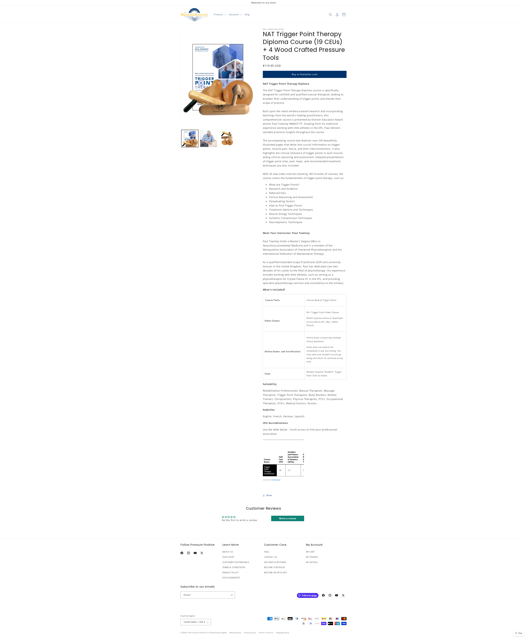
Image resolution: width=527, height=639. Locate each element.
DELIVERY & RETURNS (275, 562)
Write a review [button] (287, 518)
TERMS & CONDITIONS (233, 567)
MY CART (310, 551)
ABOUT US (227, 551)
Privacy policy (250, 632)
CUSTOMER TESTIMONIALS (235, 562)
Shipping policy (282, 632)
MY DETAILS (312, 562)
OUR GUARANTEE (231, 577)
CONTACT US (270, 557)
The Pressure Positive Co (198, 632)
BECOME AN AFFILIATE (275, 572)
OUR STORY (228, 557)
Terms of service (266, 632)
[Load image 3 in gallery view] (227, 138)
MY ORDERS (312, 557)
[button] (219, 14)
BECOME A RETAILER (274, 567)
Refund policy (235, 632)
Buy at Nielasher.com (305, 74)
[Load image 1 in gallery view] (189, 138)
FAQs (266, 551)
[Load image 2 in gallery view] (208, 138)
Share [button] (269, 495)
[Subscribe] (231, 595)
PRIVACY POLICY (230, 572)
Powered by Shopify (218, 632)
